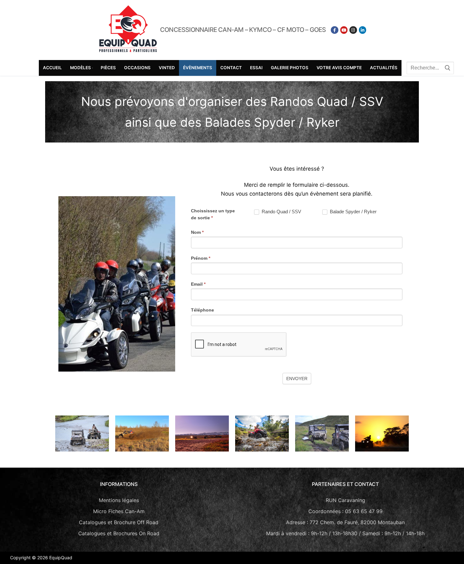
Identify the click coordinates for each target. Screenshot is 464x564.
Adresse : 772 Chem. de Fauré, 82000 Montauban (345, 522)
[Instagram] (353, 29)
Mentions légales (119, 500)
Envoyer (296, 378)
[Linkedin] (362, 29)
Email (198, 284)
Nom (197, 232)
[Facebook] (334, 29)
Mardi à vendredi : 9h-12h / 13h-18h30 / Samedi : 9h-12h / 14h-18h (345, 533)
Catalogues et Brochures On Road (118, 533)
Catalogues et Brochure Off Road (118, 522)
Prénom (200, 258)
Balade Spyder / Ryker (353, 211)
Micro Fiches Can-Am (119, 511)
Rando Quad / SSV (280, 211)
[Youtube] (344, 29)
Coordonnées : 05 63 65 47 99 (345, 511)
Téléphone (202, 309)
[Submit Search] (447, 68)
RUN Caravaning (345, 500)
